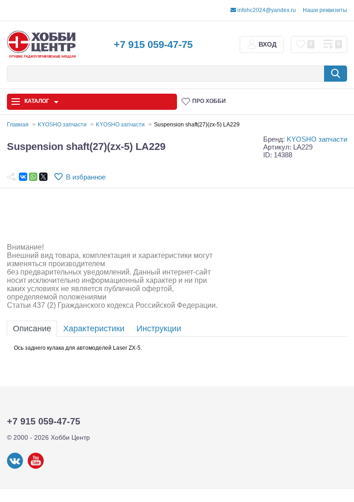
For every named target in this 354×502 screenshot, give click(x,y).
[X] (43, 177)
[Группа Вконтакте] (15, 467)
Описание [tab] (32, 328)
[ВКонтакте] (23, 177)
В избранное (86, 177)
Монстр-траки (257, 383)
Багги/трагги (199, 383)
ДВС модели (314, 383)
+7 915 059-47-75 (153, 44)
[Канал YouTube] (36, 467)
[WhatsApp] (33, 177)
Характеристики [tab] (93, 328)
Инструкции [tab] (158, 328)
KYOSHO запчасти (317, 139)
